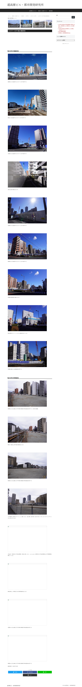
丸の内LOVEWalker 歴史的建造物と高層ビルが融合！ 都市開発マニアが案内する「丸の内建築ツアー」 (66, 26)
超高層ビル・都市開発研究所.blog (64, 32)
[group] (14, 23)
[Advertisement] (30, 41)
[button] (50, 23)
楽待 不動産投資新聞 (62, 31)
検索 (57, 15)
